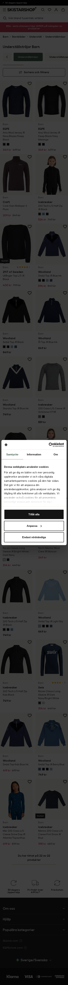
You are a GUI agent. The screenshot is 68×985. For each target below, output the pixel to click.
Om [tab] (56, 454)
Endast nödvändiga (34, 537)
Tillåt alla (33, 514)
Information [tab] (34, 454)
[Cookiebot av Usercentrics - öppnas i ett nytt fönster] (49, 444)
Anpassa (32, 525)
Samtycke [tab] (12, 454)
